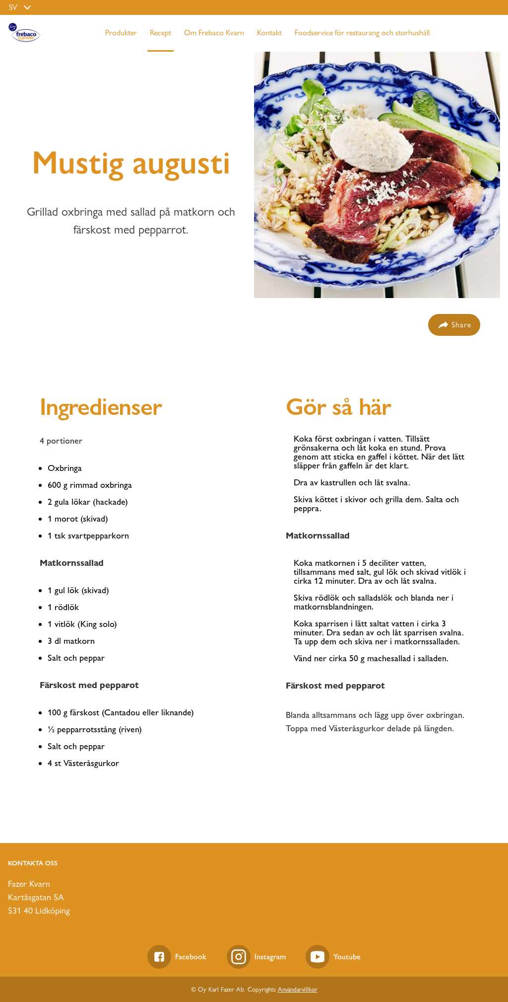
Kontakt (269, 32)
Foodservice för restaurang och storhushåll (362, 32)
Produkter (121, 32)
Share (461, 324)
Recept (160, 32)
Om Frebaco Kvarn (214, 32)
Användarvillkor (298, 989)
